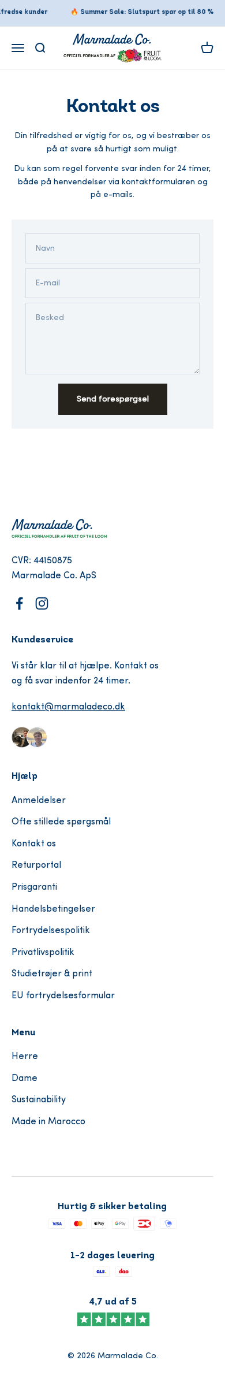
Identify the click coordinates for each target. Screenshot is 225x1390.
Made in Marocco (48, 1122)
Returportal (36, 865)
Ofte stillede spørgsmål (61, 822)
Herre (25, 1056)
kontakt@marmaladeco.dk (68, 707)
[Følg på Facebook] (19, 603)
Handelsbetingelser (53, 909)
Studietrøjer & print (52, 974)
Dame (25, 1078)
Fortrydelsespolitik (51, 930)
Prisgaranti (34, 887)
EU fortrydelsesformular (63, 996)
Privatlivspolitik (43, 952)
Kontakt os (34, 844)
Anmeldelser (39, 800)
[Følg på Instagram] (42, 603)
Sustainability (39, 1100)
